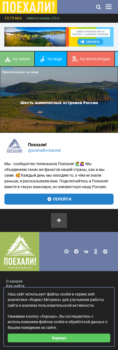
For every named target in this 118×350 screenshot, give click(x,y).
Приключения (20, 72)
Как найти (15, 286)
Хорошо (59, 338)
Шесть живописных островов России (59, 102)
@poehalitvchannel (44, 150)
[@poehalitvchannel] (14, 147)
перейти (61, 199)
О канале (14, 281)
